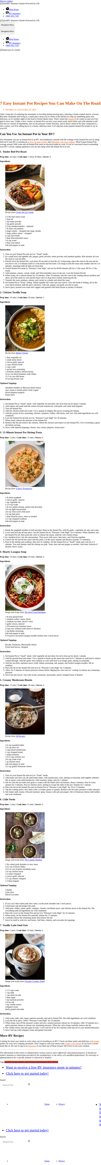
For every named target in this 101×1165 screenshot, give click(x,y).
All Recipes (20, 736)
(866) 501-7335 (12, 16)
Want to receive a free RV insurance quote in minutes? (44, 1067)
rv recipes (54, 1062)
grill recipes (94, 1041)
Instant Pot (72, 119)
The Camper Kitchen (33, 860)
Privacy (62, 1104)
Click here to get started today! (27, 1073)
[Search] (29, 1084)
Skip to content (6, 1)
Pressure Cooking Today (35, 981)
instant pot (46, 1062)
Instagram (32, 1046)
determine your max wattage (63, 142)
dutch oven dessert (73, 1043)
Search (3, 1080)
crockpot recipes (35, 1062)
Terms (46, 1104)
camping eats (22, 1062)
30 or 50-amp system (38, 142)
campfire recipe (10, 1062)
